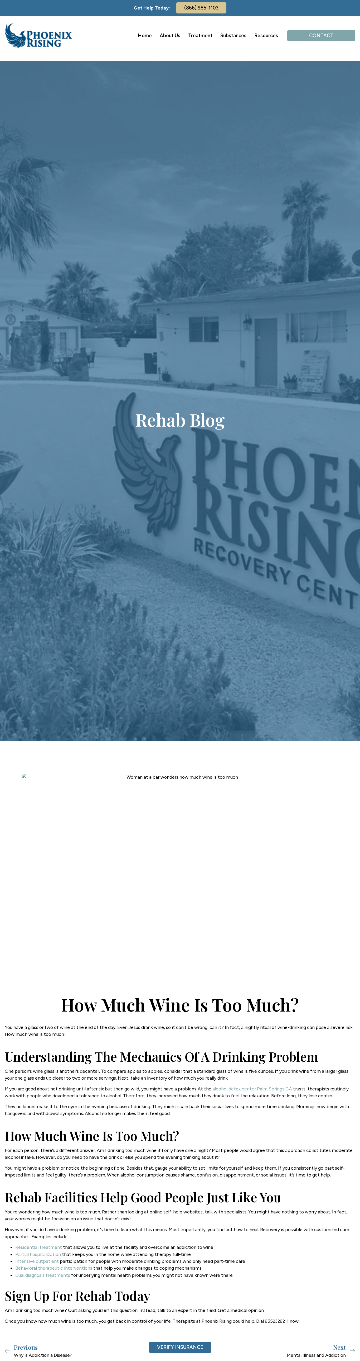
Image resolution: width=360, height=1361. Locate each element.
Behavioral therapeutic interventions (53, 1268)
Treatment (200, 36)
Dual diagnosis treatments (42, 1275)
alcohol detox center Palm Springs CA (252, 1088)
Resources (266, 36)
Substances (233, 36)
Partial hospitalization (38, 1254)
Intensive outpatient (37, 1261)
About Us (170, 36)
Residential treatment (38, 1247)
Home (145, 36)
